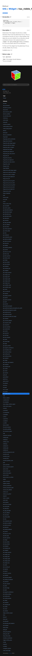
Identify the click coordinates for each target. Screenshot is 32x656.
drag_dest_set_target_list (8, 159)
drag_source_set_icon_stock (9, 187)
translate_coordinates (7, 638)
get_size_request (6, 337)
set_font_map (6, 535)
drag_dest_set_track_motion (9, 162)
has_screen (5, 391)
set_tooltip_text (6, 596)
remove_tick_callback (7, 489)
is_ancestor (5, 410)
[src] (28, 17)
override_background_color (8, 452)
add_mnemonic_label (7, 111)
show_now (5, 619)
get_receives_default (7, 320)
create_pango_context (8, 126)
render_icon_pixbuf (7, 494)
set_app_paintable (7, 510)
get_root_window (6, 326)
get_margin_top (6, 283)
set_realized (5, 575)
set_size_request (6, 583)
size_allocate (5, 621)
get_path (5, 301)
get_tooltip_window (7, 356)
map (4, 433)
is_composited (6, 412)
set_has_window (6, 544)
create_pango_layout (7, 128)
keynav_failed (6, 425)
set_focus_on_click (7, 533)
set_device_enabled (7, 523)
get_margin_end (6, 274)
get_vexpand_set (6, 366)
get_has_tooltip (6, 262)
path (4, 462)
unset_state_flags (6, 650)
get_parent (5, 297)
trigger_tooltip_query (7, 640)
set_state (5, 585)
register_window (6, 483)
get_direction (6, 243)
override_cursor (6, 456)
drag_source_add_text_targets (9, 172)
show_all (4, 617)
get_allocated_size (7, 214)
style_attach (5, 627)
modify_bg (5, 439)
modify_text (5, 450)
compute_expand (6, 124)
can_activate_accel (7, 116)
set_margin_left (6, 556)
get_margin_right (6, 278)
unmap (4, 642)
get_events (5, 249)
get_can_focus (6, 226)
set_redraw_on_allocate (8, 579)
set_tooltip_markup (7, 594)
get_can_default (6, 224)
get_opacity (5, 293)
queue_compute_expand (8, 466)
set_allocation (6, 508)
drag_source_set (6, 178)
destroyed (5, 132)
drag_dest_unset (6, 164)
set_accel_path (6, 506)
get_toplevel (5, 358)
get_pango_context (7, 295)
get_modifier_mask (7, 285)
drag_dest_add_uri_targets (8, 147)
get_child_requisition (7, 228)
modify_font (5, 446)
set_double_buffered (7, 529)
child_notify (5, 120)
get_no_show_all (6, 291)
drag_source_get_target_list (9, 176)
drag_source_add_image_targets (9, 170)
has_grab (5, 387)
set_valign (5, 600)
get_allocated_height (7, 212)
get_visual (5, 370)
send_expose (5, 502)
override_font (6, 458)
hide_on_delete (6, 397)
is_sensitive (5, 418)
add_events (5, 109)
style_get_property (7, 631)
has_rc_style (5, 389)
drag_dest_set (6, 155)
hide (4, 395)
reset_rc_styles (6, 498)
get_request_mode (7, 322)
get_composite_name (7, 237)
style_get (5, 629)
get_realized (5, 318)
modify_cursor (6, 441)
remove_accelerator (7, 485)
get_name (5, 289)
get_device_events (7, 241)
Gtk (3, 89)
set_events (5, 531)
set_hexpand (5, 546)
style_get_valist (6, 633)
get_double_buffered (7, 247)
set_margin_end (6, 554)
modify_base (5, 437)
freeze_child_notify (7, 203)
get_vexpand (5, 364)
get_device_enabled (7, 239)
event (4, 201)
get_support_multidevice (8, 347)
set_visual (5, 608)
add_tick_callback (6, 114)
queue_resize (6, 475)
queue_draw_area (6, 471)
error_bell (5, 199)
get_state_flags (6, 341)
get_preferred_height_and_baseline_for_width (12, 308)
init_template (6, 402)
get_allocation (6, 218)
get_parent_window (7, 299)
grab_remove (5, 381)
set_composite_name (7, 521)
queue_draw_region (7, 473)
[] (1, 16)
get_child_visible (6, 230)
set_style (5, 590)
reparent (5, 496)
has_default (5, 383)
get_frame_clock (6, 258)
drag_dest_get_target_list (8, 151)
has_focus (5, 385)
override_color (6, 454)
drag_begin (5, 136)
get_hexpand (6, 266)
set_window (5, 610)
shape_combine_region (8, 613)
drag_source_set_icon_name (9, 182)
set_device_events (7, 525)
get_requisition (6, 324)
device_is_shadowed (7, 134)
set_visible (5, 606)
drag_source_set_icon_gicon (9, 180)
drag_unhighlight (6, 193)
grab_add (5, 375)
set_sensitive (5, 581)
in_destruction (6, 400)
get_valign (5, 360)
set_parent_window (7, 573)
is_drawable (5, 414)
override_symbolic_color (8, 460)
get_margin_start (6, 281)
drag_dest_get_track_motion (9, 153)
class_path (5, 122)
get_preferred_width (7, 314)
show (4, 615)
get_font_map (6, 253)
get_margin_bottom (7, 272)
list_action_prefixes (7, 429)
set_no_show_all (6, 567)
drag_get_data (6, 166)
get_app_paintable (7, 222)
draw (4, 195)
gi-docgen (10, 653)
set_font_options (6, 537)
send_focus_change (7, 504)
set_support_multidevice (8, 592)
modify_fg (5, 443)
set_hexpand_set (6, 548)
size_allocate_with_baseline (8, 623)
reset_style (5, 500)
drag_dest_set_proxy (7, 157)
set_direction (6, 527)
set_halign (5, 539)
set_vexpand (5, 602)
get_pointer (5, 304)
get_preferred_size (7, 312)
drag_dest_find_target (7, 149)
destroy (4, 130)
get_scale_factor (6, 329)
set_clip (4, 519)
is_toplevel (5, 420)
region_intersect (6, 481)
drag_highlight (6, 168)
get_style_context (7, 345)
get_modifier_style (7, 287)
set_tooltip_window (7, 598)
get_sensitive (6, 333)
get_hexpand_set (6, 268)
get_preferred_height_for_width (9, 310)
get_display (5, 245)
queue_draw (5, 468)
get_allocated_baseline (8, 210)
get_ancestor (6, 220)
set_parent (5, 571)
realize (4, 479)
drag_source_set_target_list (8, 189)
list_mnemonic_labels (7, 431)
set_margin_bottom (7, 552)
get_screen (5, 331)
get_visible (5, 368)
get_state (5, 339)
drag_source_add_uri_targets (9, 174)
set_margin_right (6, 558)
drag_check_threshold (7, 141)
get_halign (5, 260)
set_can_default (6, 512)
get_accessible (6, 205)
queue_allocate (6, 464)
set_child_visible (6, 516)
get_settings (5, 335)
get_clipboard (6, 235)
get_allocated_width (7, 216)
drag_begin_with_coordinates (9, 139)
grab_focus (5, 379)
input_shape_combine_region (9, 404)
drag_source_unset (7, 191)
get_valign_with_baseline (8, 362)
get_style (5, 343)
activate (4, 103)
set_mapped (5, 550)
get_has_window (6, 264)
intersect (5, 408)
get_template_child (7, 349)
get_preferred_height (7, 306)
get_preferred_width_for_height (9, 316)
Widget (4, 98)
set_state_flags (6, 587)
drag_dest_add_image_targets (9, 143)
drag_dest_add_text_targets (9, 145)
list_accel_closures (7, 427)
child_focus (5, 118)
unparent (5, 644)
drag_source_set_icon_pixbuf (9, 185)
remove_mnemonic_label (8, 487)
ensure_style (5, 197)
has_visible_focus (6, 393)
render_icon (5, 491)
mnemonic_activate (7, 435)
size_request (5, 625)
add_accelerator (6, 105)
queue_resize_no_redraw (8, 477)
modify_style (5, 448)
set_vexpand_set (6, 604)
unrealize (5, 646)
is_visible (5, 423)
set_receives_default (7, 577)
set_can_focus (6, 514)
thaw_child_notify (6, 636)
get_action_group (6, 207)
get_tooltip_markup (7, 352)
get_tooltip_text (6, 354)
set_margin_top (6, 562)
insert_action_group (7, 406)
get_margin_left (6, 276)
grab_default (5, 377)
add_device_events (7, 107)
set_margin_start (6, 560)
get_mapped (5, 270)
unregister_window (7, 648)
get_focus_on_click (7, 251)
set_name (5, 565)
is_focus (4, 416)
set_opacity (5, 569)
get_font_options (6, 256)
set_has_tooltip (6, 542)
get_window (5, 372)
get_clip (4, 233)
